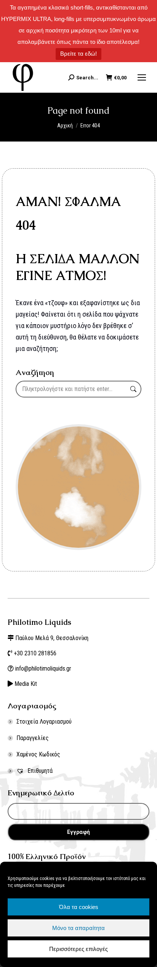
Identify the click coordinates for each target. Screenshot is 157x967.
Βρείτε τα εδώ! (78, 53)
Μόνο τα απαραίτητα (78, 928)
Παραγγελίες (32, 738)
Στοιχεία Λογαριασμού (44, 721)
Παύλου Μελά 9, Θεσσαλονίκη (51, 638)
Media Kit (25, 683)
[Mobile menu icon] (141, 77)
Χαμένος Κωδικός (38, 754)
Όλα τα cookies (78, 907)
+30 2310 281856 (35, 653)
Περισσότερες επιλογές (78, 949)
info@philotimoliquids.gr (44, 668)
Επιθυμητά (39, 770)
